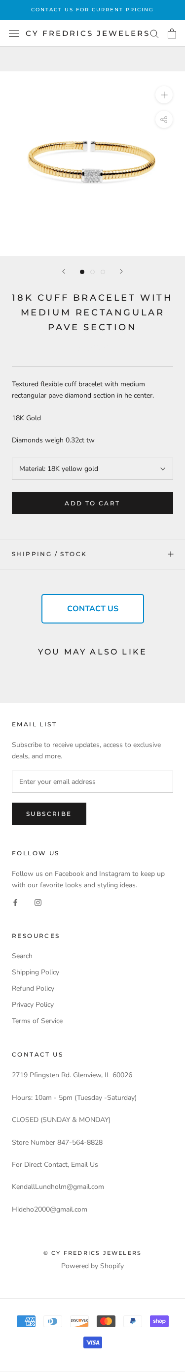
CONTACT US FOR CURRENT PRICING (92, 9)
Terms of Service (37, 1021)
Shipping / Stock (49, 554)
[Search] (154, 33)
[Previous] (63, 271)
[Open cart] (172, 33)
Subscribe (49, 813)
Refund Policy (33, 988)
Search (22, 956)
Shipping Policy (35, 972)
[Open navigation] (14, 33)
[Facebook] (15, 901)
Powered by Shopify (92, 1266)
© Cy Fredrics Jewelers (92, 1252)
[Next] (121, 271)
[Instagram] (38, 901)
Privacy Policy (33, 1004)
